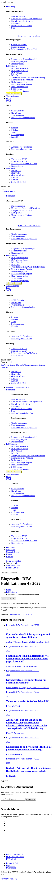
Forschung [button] (10, 6)
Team (13, 132)
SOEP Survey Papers (20, 91)
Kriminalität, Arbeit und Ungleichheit (26, 19)
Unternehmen (14, 614)
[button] (6, 2)
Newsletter (5, 804)
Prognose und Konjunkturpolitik (24, 59)
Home (8, 590)
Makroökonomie (18, 16)
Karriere (14, 177)
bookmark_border (8, 191)
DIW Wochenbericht (19, 68)
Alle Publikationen (14, 94)
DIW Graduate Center (15, 856)
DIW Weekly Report (19, 70)
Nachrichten (16, 113)
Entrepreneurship (18, 47)
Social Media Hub (18, 182)
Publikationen (11, 592)
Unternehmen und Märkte (21, 25)
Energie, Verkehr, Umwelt (22, 21)
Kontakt (14, 137)
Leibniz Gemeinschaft (15, 854)
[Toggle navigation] (12, 2)
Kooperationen (17, 166)
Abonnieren (30, 799)
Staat (13, 28)
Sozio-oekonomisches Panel (29, 36)
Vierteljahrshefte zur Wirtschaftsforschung (28, 77)
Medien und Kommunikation (23, 118)
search (3, 2)
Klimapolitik (16, 23)
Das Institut (16, 170)
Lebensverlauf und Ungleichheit (24, 49)
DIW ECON (11, 859)
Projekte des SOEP (19, 161)
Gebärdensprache (13, 565)
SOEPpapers (16, 89)
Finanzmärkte (26, 614)
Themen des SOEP (19, 159)
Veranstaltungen (12, 96)
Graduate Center (18, 175)
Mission (14, 130)
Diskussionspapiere (19, 82)
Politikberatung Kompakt (21, 84)
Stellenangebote (17, 135)
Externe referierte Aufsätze (22, 80)
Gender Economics (19, 44)
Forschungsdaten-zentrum (21, 149)
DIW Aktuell (16, 73)
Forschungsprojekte (19, 61)
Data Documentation (19, 87)
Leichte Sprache (12, 568)
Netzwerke (15, 173)
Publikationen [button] (11, 66)
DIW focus (15, 75)
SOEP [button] (8, 101)
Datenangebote (17, 64)
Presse (8, 98)
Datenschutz (11, 868)
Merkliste (17, 387)
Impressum (10, 865)
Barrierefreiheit (12, 863)
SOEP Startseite (17, 111)
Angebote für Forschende (21, 147)
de (11, 362)
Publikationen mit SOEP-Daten (24, 164)
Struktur (14, 128)
